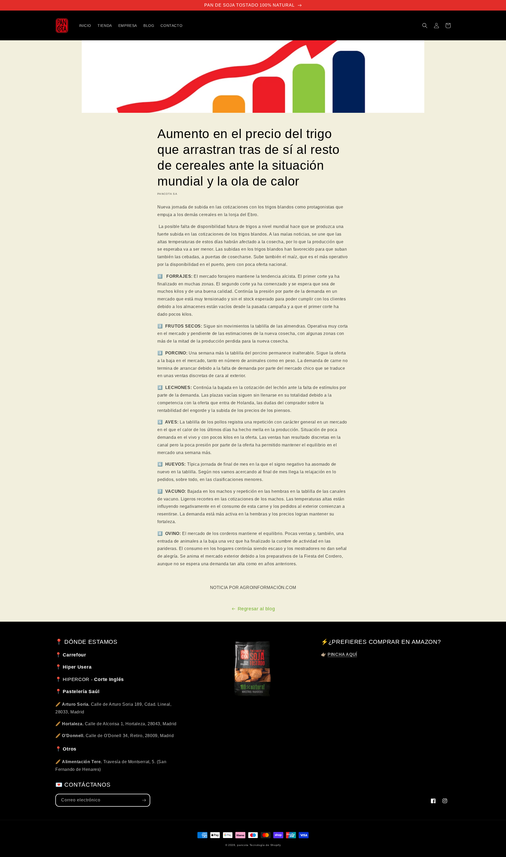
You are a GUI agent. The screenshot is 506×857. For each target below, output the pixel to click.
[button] (425, 25)
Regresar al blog (256, 608)
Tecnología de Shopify (265, 845)
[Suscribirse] (144, 800)
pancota (243, 845)
